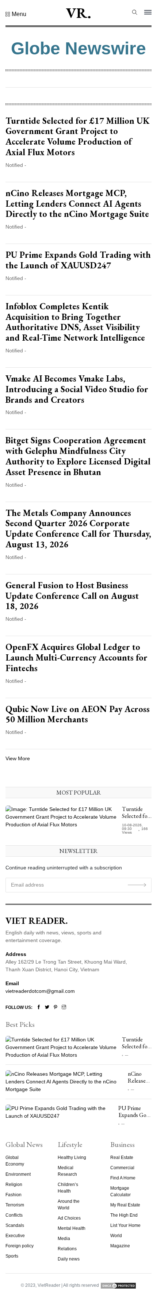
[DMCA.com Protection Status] (118, 1285)
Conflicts (14, 1215)
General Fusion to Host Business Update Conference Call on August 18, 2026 (72, 595)
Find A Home (122, 1178)
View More (17, 758)
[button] (16, 14)
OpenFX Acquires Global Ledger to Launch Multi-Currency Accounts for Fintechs (76, 657)
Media (64, 1238)
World (116, 1235)
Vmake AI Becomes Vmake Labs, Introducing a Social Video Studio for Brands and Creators (76, 389)
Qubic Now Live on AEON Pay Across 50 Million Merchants (77, 714)
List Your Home (125, 1225)
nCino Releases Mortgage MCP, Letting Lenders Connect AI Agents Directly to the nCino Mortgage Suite (77, 203)
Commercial (122, 1167)
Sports (11, 1256)
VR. (78, 12)
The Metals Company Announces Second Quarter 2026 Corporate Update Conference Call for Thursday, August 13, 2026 (78, 528)
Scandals (14, 1225)
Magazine (120, 1245)
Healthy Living (72, 1157)
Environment (18, 1174)
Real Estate (121, 1157)
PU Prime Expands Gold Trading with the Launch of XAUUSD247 (78, 260)
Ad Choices (69, 1218)
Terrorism (14, 1205)
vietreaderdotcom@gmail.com (40, 991)
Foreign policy (19, 1245)
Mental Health (71, 1228)
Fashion (13, 1194)
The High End (124, 1215)
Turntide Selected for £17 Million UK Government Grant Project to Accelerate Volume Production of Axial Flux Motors (77, 136)
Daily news (69, 1259)
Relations (67, 1248)
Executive (15, 1235)
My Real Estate (125, 1205)
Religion (13, 1184)
